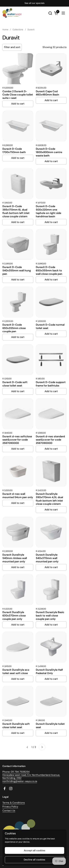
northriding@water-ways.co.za (19, 781)
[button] (50, 13)
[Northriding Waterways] (12, 13)
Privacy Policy (10, 806)
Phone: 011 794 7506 (13, 771)
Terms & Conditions (13, 802)
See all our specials (34, 3)
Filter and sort (12, 47)
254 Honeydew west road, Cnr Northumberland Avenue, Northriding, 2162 (31, 775)
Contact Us (8, 810)
